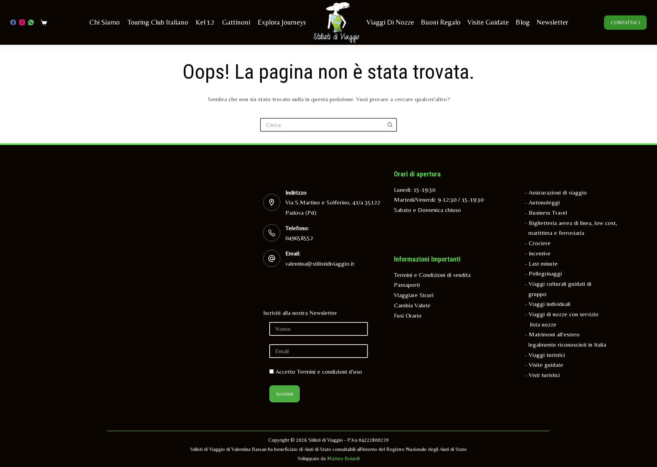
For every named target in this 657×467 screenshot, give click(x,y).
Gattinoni (236, 22)
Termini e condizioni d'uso (329, 371)
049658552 (299, 237)
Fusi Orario (408, 315)
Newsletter (552, 22)
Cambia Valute (412, 305)
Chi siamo (104, 22)
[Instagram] (22, 22)
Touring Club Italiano (157, 22)
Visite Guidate (488, 22)
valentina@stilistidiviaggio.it (319, 263)
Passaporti (407, 284)
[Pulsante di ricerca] (390, 125)
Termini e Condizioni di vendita (432, 274)
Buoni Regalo (441, 22)
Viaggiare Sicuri (414, 294)
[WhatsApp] (31, 22)
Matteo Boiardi (343, 458)
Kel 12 (205, 22)
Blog (523, 22)
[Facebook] (13, 22)
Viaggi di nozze (390, 22)
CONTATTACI (625, 22)
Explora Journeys (282, 22)
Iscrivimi (284, 394)
